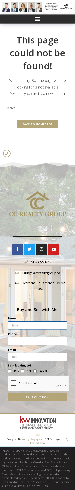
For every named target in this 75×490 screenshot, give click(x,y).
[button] (37, 19)
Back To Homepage (37, 124)
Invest (43, 371)
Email (12, 350)
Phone (12, 334)
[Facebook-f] (17, 249)
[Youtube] (53, 249)
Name (12, 318)
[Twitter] (29, 249)
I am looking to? (19, 365)
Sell (29, 371)
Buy (16, 371)
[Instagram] (41, 249)
